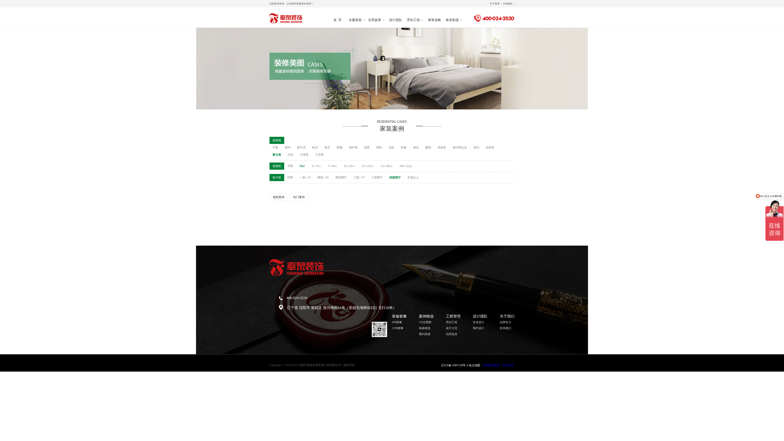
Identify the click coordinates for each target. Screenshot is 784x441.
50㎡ (302, 166)
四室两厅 (395, 177)
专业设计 (478, 322)
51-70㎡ (316, 166)
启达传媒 (508, 365)
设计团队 (395, 20)
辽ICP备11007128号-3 (454, 365)
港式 (416, 147)
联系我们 (505, 328)
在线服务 (508, 3)
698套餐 (397, 322)
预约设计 (478, 328)
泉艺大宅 (451, 328)
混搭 (367, 147)
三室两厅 (377, 177)
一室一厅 (305, 177)
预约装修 (424, 334)
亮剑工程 (413, 20)
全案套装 (355, 20)
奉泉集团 (452, 20)
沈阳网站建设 (491, 365)
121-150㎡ (368, 166)
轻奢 (403, 147)
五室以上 (413, 177)
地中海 (353, 147)
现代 (476, 147)
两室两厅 (341, 177)
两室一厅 (323, 177)
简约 (288, 147)
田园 (339, 147)
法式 (290, 154)
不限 (275, 147)
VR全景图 (425, 322)
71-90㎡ (332, 166)
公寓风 (304, 154)
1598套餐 (397, 328)
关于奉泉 (495, 3)
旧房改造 (451, 334)
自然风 (490, 147)
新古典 (277, 154)
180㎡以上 (406, 166)
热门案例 (299, 197)
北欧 (391, 147)
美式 (327, 147)
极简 (428, 147)
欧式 (315, 147)
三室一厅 (359, 177)
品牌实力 (505, 322)
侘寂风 (442, 147)
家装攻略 (434, 20)
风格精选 (424, 328)
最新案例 (278, 197)
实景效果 (374, 20)
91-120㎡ (349, 166)
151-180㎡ (387, 166)
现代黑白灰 (460, 147)
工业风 (319, 154)
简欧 (379, 147)
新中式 (301, 147)
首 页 (337, 20)
